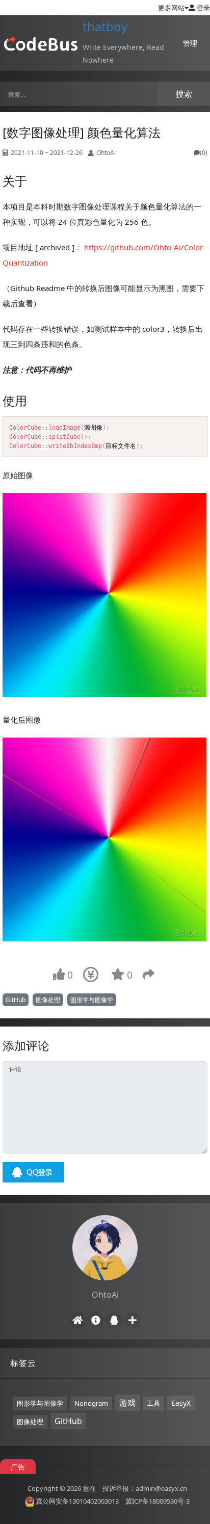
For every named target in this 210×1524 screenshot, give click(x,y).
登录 (202, 7)
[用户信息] (96, 1320)
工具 (153, 1403)
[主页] (77, 1320)
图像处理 (48, 999)
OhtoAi (106, 152)
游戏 (127, 1402)
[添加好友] (132, 1320)
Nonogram (91, 1403)
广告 (18, 1467)
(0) (203, 152)
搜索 (184, 93)
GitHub (15, 999)
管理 (190, 43)
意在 (89, 1487)
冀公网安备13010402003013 (77, 1501)
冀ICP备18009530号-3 (157, 1501)
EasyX (181, 1403)
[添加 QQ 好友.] (114, 1320)
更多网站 (171, 7)
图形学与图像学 (91, 999)
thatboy (105, 26)
